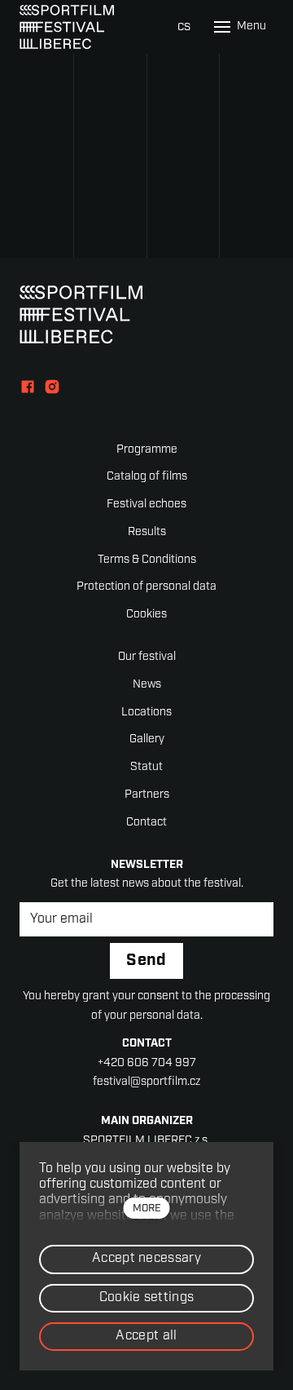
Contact (146, 823)
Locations (146, 712)
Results (147, 532)
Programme (146, 450)
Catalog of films (147, 477)
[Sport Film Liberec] (67, 27)
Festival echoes (146, 504)
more (147, 1208)
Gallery (146, 739)
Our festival (147, 657)
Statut (146, 767)
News (147, 685)
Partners (147, 795)
